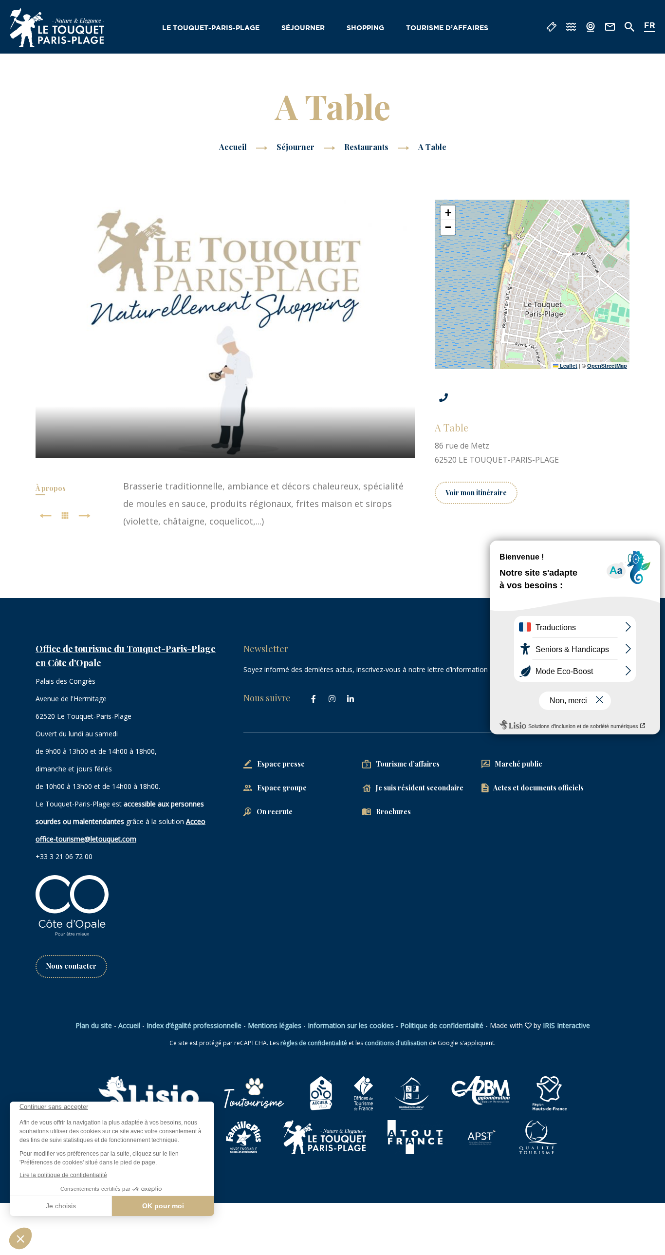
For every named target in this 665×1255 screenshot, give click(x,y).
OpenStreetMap (607, 365)
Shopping (365, 28)
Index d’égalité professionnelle (194, 1025)
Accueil (233, 147)
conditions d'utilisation (396, 1043)
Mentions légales (274, 1025)
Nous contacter (71, 966)
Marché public (518, 763)
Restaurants (367, 147)
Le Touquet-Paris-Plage (210, 28)
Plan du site (93, 1025)
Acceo (195, 821)
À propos (51, 488)
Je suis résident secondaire (419, 787)
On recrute (275, 811)
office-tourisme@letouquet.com (86, 838)
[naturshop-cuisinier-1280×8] (226, 329)
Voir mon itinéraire (476, 492)
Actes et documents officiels (538, 787)
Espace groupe (282, 787)
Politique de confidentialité (441, 1025)
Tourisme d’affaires (447, 28)
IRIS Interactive (566, 1025)
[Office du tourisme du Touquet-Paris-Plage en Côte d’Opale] (57, 27)
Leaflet (567, 365)
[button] (448, 213)
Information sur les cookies (351, 1025)
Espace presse (281, 763)
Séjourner (303, 28)
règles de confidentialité (313, 1043)
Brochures (393, 811)
